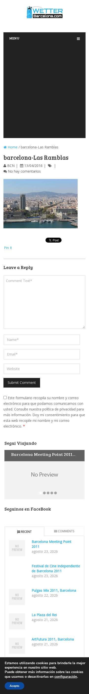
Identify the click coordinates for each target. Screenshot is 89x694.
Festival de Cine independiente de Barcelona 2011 (56, 568)
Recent (26, 532)
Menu (14, 38)
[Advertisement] (44, 91)
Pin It (8, 247)
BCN (11, 165)
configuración (65, 676)
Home (12, 147)
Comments (66, 531)
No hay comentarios (24, 171)
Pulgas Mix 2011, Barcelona (54, 590)
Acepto (14, 686)
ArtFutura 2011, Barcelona (53, 639)
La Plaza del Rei (44, 614)
